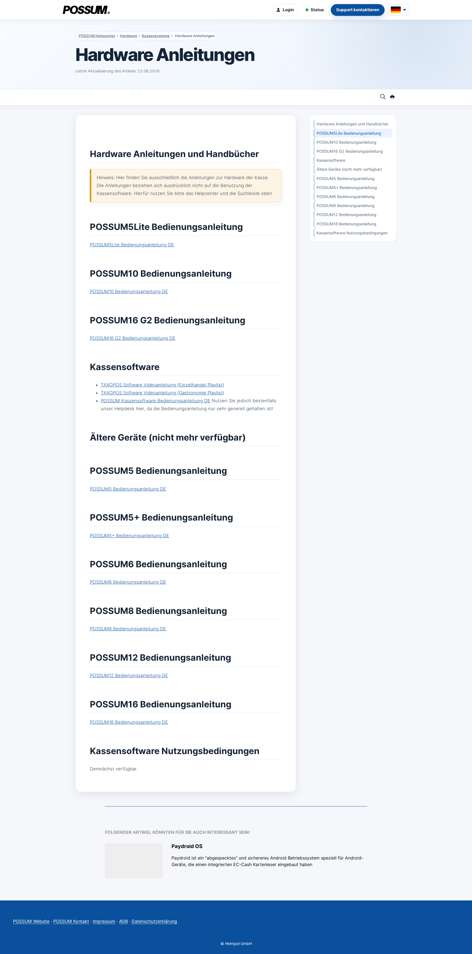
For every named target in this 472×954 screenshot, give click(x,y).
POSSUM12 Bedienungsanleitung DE (129, 675)
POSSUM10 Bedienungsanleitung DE (129, 291)
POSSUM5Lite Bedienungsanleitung (349, 133)
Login (288, 9)
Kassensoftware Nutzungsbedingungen (352, 233)
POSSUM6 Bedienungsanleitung (345, 196)
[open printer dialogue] (392, 97)
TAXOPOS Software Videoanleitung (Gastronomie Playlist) (162, 392)
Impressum (104, 921)
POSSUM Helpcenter (97, 36)
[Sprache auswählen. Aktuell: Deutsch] (398, 9)
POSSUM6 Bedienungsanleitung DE (128, 582)
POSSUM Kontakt (71, 921)
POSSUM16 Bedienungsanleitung (346, 223)
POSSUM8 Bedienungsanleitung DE (128, 628)
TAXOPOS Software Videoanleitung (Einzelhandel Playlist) (162, 385)
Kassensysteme (156, 36)
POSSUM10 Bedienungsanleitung (346, 142)
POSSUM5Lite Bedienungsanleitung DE (132, 244)
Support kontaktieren (357, 9)
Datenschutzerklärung (154, 921)
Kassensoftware (331, 160)
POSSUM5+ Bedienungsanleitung (347, 187)
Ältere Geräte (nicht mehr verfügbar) (349, 169)
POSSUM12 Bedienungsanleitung (346, 214)
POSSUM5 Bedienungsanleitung (345, 178)
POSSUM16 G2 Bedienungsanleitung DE (132, 338)
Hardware (128, 36)
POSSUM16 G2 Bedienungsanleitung (350, 151)
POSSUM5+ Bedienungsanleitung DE (129, 535)
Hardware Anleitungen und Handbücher (352, 124)
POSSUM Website (31, 921)
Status (317, 9)
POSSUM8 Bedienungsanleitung (345, 205)
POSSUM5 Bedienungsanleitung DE (128, 489)
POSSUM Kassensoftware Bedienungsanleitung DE (155, 400)
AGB (123, 921)
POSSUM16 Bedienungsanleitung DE (129, 722)
